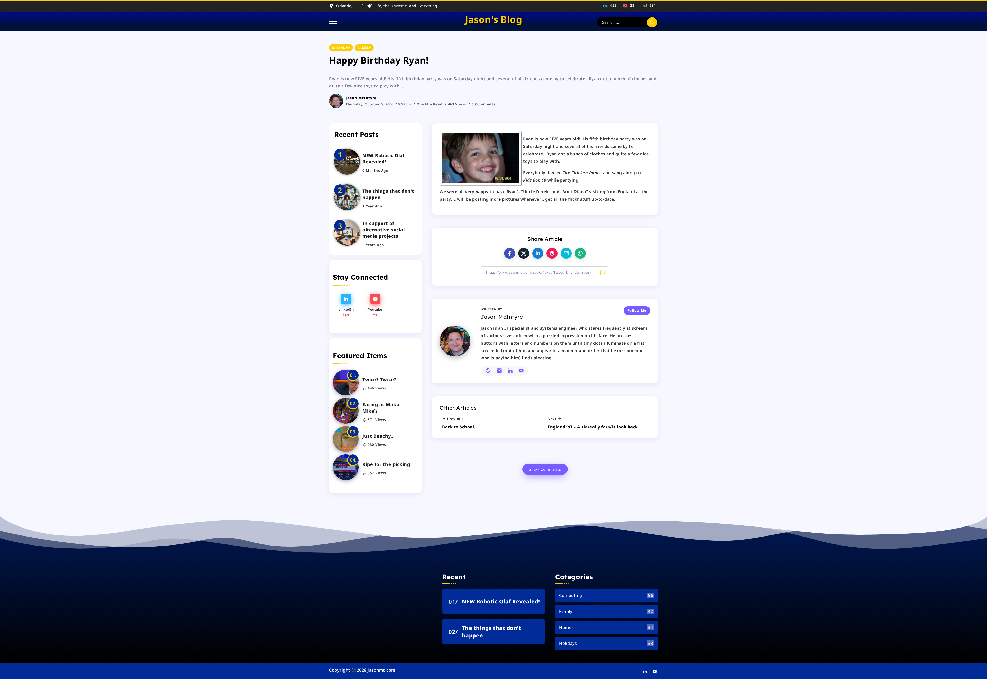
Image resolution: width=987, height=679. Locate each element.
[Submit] (652, 22)
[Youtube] (629, 5)
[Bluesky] (648, 5)
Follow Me (636, 310)
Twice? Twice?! (380, 379)
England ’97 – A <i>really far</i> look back (592, 427)
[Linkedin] (610, 5)
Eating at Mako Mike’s (380, 407)
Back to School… (460, 427)
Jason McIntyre (361, 97)
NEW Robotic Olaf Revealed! (383, 158)
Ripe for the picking (386, 464)
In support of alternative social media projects (383, 229)
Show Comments (545, 469)
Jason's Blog (493, 19)
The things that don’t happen (388, 194)
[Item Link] (347, 162)
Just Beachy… (378, 436)
